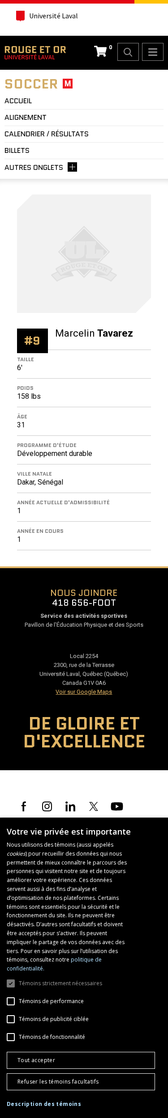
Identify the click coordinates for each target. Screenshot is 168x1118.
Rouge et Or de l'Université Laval (35, 53)
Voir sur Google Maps (84, 691)
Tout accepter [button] (36, 1060)
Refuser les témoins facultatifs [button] (58, 1081)
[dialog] (84, 968)
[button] (44, 1104)
